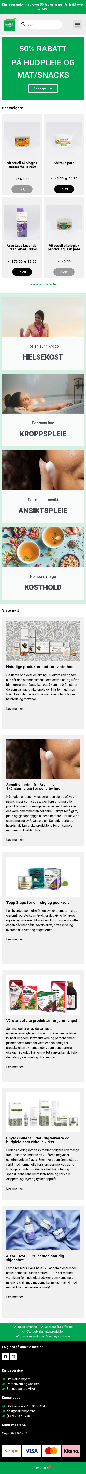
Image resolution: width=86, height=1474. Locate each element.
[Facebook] (5, 1356)
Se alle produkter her (43, 284)
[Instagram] (13, 1356)
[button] (77, 24)
